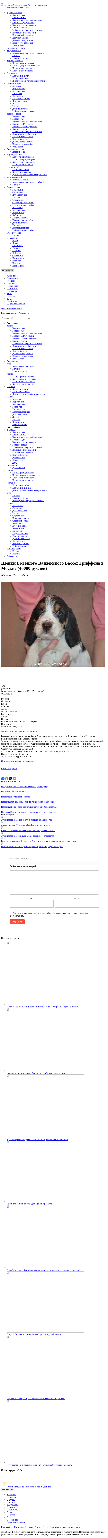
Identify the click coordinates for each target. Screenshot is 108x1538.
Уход (9, 364)
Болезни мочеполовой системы (27, 20)
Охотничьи (17, 192)
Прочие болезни (20, 38)
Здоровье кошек (14, 12)
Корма (10, 374)
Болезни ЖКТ (19, 17)
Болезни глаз (18, 15)
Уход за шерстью (20, 58)
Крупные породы (20, 518)
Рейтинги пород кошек (23, 111)
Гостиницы (17, 245)
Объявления (12, 238)
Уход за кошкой (14, 50)
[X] (10, 778)
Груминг (16, 248)
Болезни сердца (19, 27)
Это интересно (14, 233)
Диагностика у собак (22, 141)
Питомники (18, 258)
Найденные (17, 253)
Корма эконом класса (22, 71)
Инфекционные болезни (24, 33)
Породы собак (13, 187)
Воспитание (12, 361)
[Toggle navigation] (2, 3)
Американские (19, 91)
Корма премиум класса (23, 63)
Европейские (18, 96)
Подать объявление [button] (16, 303)
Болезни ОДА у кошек (23, 22)
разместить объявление (18, 7)
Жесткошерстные (20, 228)
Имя (31, 898)
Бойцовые (17, 215)
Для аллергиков (19, 101)
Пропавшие (18, 266)
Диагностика (18, 457)
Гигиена (16, 55)
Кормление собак (20, 169)
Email (76, 898)
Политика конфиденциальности (65, 1527)
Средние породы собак (23, 205)
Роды (14, 462)
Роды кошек (18, 45)
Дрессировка (18, 152)
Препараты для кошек (22, 43)
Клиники (16, 250)
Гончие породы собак (22, 220)
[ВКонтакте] (2, 778)
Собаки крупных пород (23, 202)
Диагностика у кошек (22, 40)
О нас (45, 1527)
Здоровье (11, 326)
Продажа (16, 263)
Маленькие (17, 190)
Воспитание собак (15, 149)
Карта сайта (7, 1527)
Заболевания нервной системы (27, 30)
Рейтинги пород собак (23, 230)
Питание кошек (14, 73)
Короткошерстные (21, 98)
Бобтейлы (17, 93)
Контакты (19, 1527)
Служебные (18, 200)
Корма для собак (14, 154)
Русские (16, 106)
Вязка (15, 243)
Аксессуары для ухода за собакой (28, 182)
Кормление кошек (21, 78)
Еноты (15, 235)
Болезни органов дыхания (24, 25)
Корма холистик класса (23, 68)
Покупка (16, 260)
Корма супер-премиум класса (26, 65)
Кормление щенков (21, 172)
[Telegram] (14, 778)
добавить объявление (11, 308)
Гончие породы (19, 536)
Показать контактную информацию (18, 761)
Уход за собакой (14, 177)
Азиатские (17, 86)
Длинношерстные (21, 109)
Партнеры (17, 553)
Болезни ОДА (19, 440)
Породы (10, 396)
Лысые (15, 103)
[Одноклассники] (6, 778)
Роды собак (17, 147)
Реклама (29, 1527)
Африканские (18, 88)
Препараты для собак (22, 144)
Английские (18, 212)
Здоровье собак (14, 114)
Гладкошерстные (20, 217)
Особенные (17, 255)
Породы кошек (14, 83)
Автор (38, 1527)
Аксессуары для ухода (23, 366)
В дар (15, 240)
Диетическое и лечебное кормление (29, 81)
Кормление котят (20, 76)
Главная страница (9, 313)
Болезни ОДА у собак (22, 124)
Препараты (17, 460)
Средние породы (20, 521)
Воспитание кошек (16, 48)
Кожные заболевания (22, 35)
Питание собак (14, 167)
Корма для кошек (15, 60)
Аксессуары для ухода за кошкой (28, 53)
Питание (11, 386)
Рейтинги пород (20, 424)
